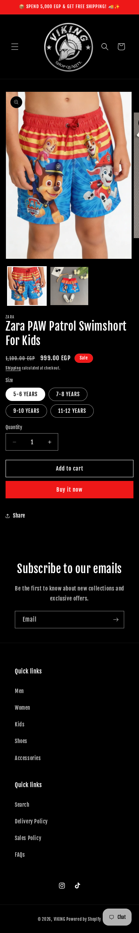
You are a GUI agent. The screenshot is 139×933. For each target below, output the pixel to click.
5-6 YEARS (25, 394)
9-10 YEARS (26, 411)
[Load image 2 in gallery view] (69, 286)
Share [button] (19, 515)
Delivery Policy (31, 821)
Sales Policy (28, 838)
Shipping (13, 368)
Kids (19, 724)
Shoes (21, 741)
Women (22, 708)
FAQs (20, 855)
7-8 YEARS (68, 394)
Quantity (14, 427)
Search (22, 805)
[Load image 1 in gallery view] (26, 286)
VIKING (60, 919)
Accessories (28, 758)
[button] (15, 47)
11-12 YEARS (72, 411)
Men (19, 691)
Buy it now (69, 489)
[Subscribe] (115, 619)
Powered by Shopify (83, 919)
